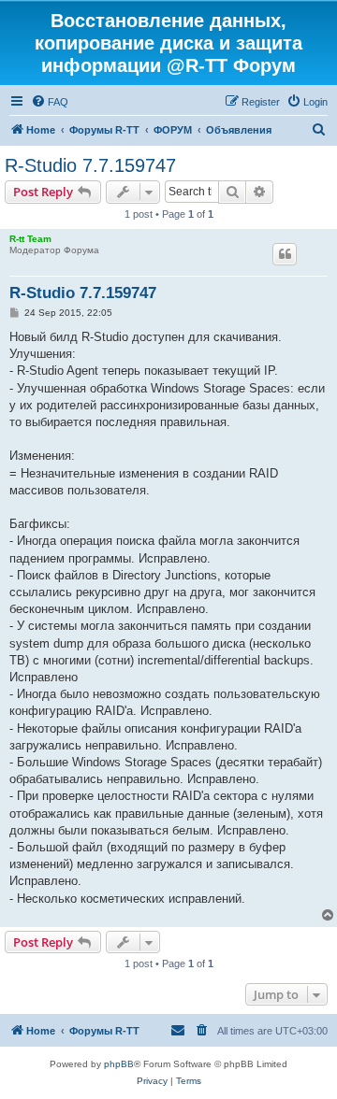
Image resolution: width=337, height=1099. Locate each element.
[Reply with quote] (284, 254)
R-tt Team (30, 239)
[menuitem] (49, 102)
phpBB (119, 1064)
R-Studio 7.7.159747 (90, 165)
